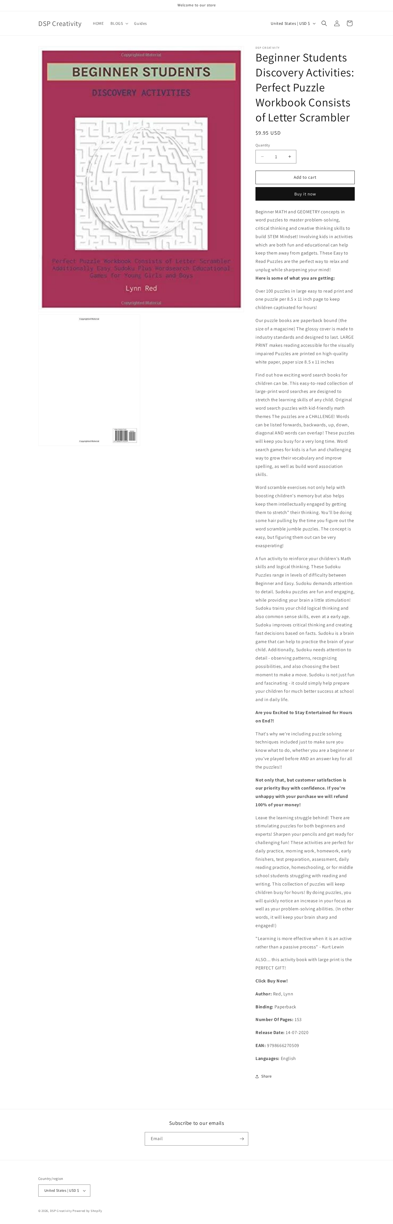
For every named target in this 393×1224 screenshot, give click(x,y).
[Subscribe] (241, 1139)
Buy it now (305, 194)
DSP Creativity (61, 1211)
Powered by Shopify (87, 1211)
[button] (119, 23)
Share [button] (266, 1076)
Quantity (262, 145)
